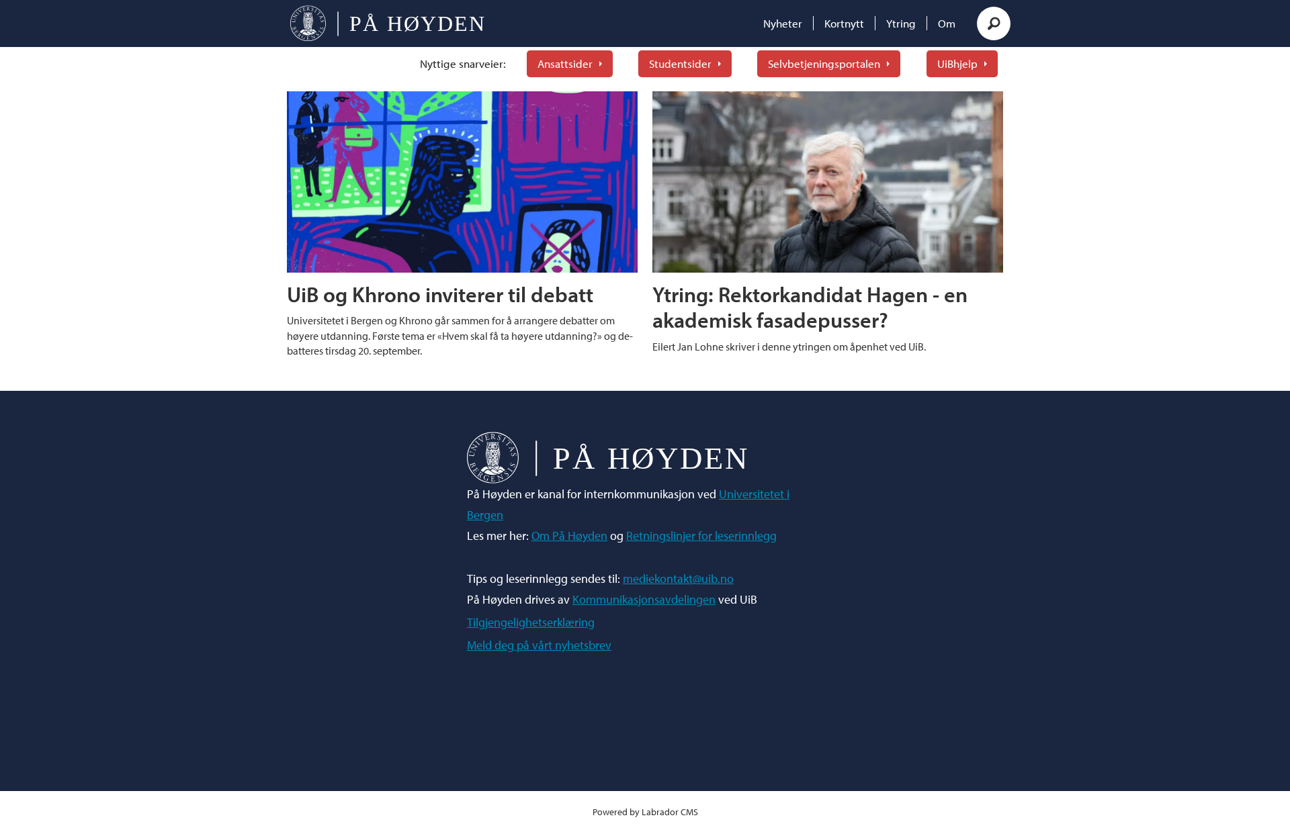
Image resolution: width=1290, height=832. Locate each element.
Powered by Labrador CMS (645, 811)
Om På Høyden (569, 535)
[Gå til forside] (387, 23)
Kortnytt (844, 23)
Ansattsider (565, 63)
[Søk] (993, 23)
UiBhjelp (957, 63)
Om (946, 23)
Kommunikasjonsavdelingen (644, 599)
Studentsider (680, 63)
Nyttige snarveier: (463, 63)
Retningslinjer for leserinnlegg (701, 535)
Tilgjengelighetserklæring (531, 622)
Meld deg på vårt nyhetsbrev (539, 645)
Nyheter (782, 23)
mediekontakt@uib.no (678, 578)
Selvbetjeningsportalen (824, 63)
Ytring (901, 23)
